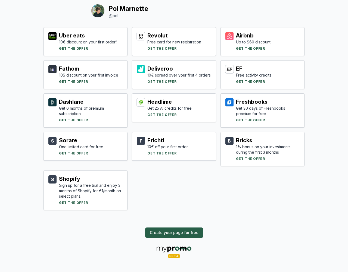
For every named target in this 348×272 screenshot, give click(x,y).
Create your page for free (174, 232)
